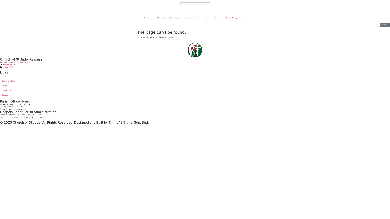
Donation (5, 95)
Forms (243, 18)
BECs (216, 18)
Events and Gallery (230, 18)
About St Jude (174, 18)
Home (146, 18)
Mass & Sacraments (191, 18)
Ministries (206, 18)
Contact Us (6, 90)
